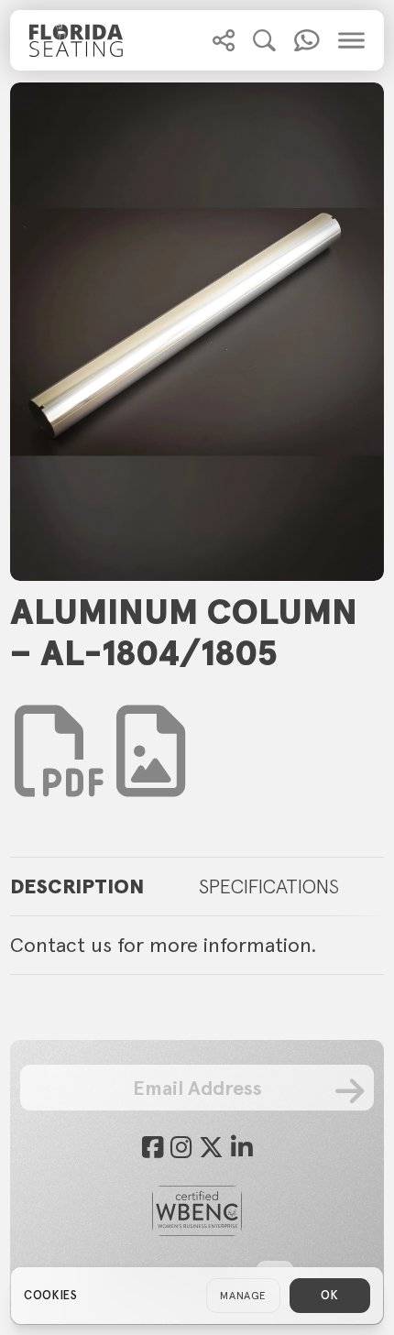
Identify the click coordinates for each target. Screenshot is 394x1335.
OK (329, 1295)
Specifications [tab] (269, 886)
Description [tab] (77, 886)
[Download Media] (150, 751)
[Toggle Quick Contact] (223, 40)
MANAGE (243, 1295)
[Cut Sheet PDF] (60, 779)
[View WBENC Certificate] (197, 1211)
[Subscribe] (349, 1090)
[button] (223, 40)
